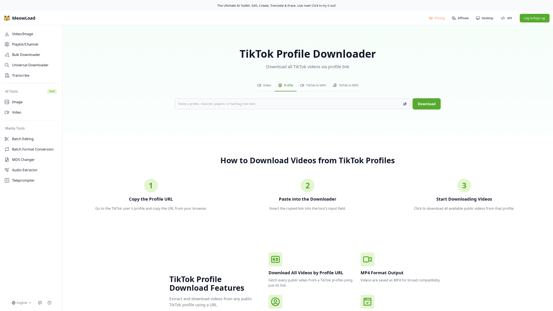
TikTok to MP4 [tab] (316, 85)
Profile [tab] (288, 85)
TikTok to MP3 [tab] (348, 85)
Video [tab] (267, 85)
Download (426, 104)
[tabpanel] (308, 95)
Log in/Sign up (534, 18)
